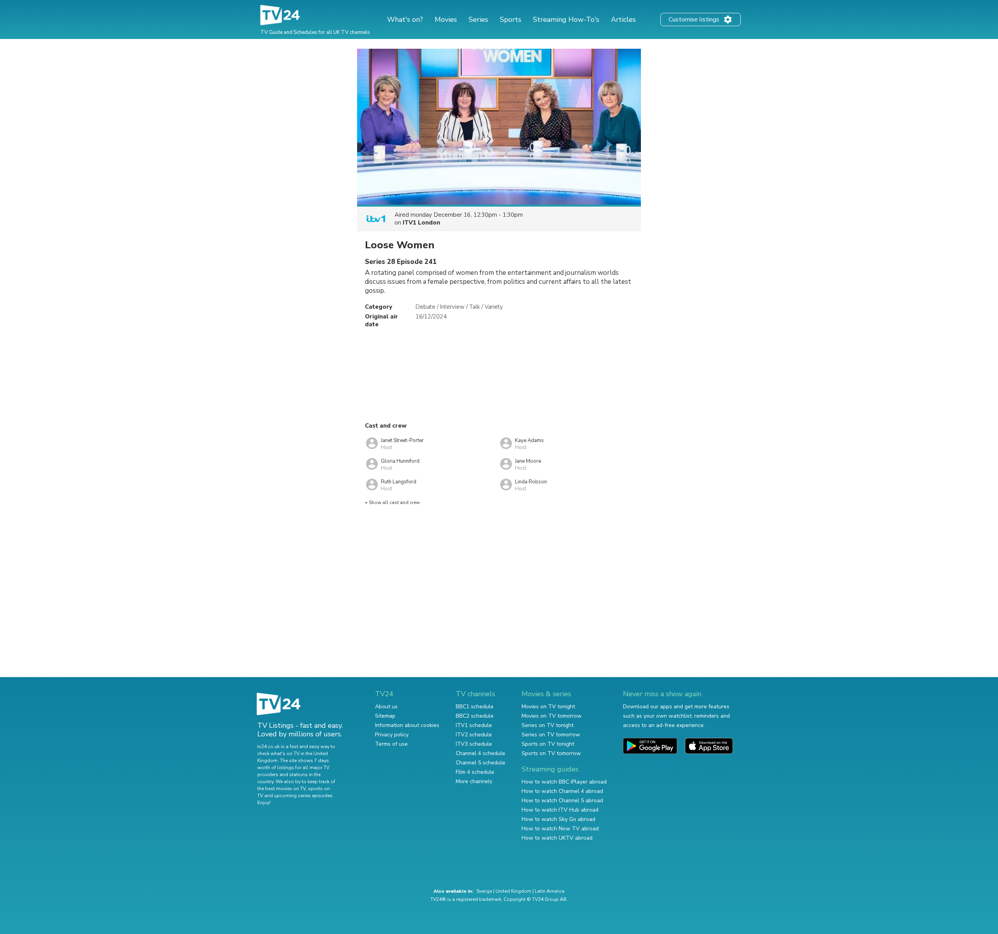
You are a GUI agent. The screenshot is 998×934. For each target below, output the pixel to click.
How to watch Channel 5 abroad (562, 800)
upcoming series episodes (303, 795)
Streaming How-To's (566, 19)
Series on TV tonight (547, 725)
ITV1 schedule (474, 725)
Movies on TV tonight (548, 706)
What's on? (405, 19)
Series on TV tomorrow (551, 734)
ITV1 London (421, 222)
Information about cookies (407, 725)
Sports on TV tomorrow (551, 753)
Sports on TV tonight (548, 744)
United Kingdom (513, 891)
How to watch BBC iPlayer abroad (564, 781)
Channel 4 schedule (480, 753)
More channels (474, 781)
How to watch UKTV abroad (557, 838)
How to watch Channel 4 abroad (562, 791)
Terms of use (391, 744)
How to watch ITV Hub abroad (560, 810)
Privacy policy (392, 734)
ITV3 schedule (474, 744)
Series (478, 19)
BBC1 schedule (475, 706)
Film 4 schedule (475, 772)
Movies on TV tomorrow (552, 716)
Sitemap (385, 716)
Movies (446, 19)
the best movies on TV (281, 788)
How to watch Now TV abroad (560, 828)
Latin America (549, 891)
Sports (510, 19)
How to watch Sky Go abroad (558, 819)
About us (386, 706)
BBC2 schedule (475, 716)
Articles (623, 19)
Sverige (484, 891)
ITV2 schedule (474, 734)
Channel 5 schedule (480, 762)
